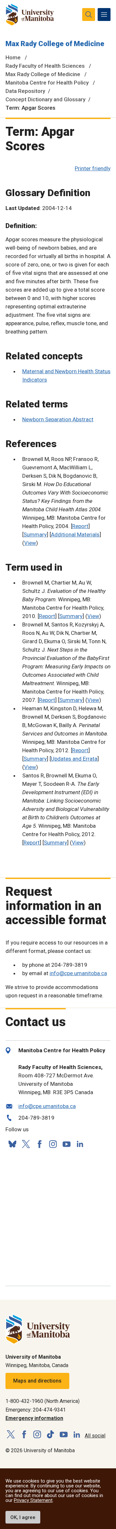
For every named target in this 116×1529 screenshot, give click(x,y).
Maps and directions (37, 1381)
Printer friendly (93, 168)
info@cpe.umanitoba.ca (78, 973)
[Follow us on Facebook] (39, 1144)
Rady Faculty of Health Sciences (45, 66)
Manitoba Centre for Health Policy (47, 82)
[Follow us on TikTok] (50, 1435)
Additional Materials (75, 534)
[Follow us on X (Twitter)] (25, 1144)
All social (95, 1436)
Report (80, 526)
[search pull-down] (88, 14)
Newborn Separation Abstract (57, 419)
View (30, 543)
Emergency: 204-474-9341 (35, 1410)
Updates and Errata (74, 758)
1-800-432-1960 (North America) (42, 1401)
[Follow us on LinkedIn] (79, 1143)
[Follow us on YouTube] (66, 1143)
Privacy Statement (33, 1500)
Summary (35, 534)
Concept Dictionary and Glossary (45, 99)
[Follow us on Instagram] (52, 1144)
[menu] (104, 14)
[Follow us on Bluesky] (12, 1144)
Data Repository (25, 91)
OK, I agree (22, 1517)
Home (13, 57)
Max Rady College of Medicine (54, 44)
